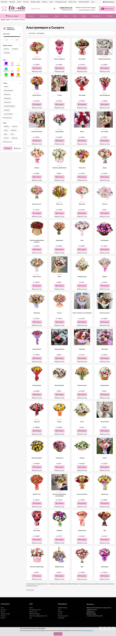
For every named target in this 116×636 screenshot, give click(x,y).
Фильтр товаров (12, 16)
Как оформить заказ (35, 609)
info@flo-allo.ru (91, 611)
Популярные (44, 16)
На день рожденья (63, 615)
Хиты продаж (40, 33)
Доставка (3, 609)
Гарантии (3, 615)
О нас (2, 607)
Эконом (31, 16)
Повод (84, 16)
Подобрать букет (62, 607)
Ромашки (60, 611)
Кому (74, 16)
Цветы (57, 16)
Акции (31, 607)
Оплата (3, 611)
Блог (30, 618)
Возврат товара (5, 613)
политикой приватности (87, 630)
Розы (66, 16)
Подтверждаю (58, 634)
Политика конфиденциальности (38, 615)
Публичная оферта (34, 613)
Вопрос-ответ (33, 611)
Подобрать (8, 148)
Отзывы (3, 618)
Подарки (110, 16)
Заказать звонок (91, 613)
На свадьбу (61, 618)
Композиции (96, 16)
